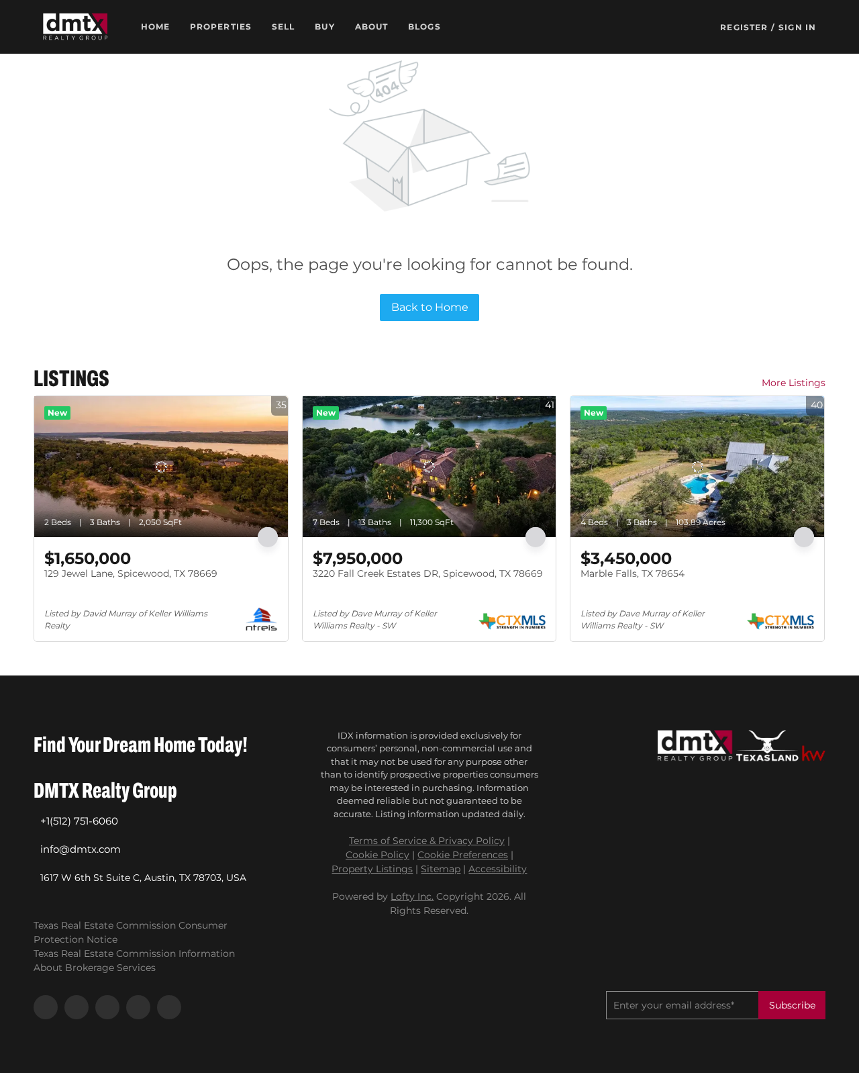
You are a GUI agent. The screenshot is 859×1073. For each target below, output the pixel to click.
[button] (75, 26)
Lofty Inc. (412, 896)
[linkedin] (76, 1007)
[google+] (169, 1007)
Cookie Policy (377, 855)
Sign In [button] (797, 27)
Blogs (424, 26)
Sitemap (440, 869)
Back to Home (429, 307)
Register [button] (744, 27)
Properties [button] (221, 26)
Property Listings (372, 869)
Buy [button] (324, 26)
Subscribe (792, 1005)
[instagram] (107, 1007)
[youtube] (138, 1007)
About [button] (372, 26)
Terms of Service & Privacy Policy (427, 841)
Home (155, 26)
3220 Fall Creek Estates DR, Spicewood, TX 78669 (428, 573)
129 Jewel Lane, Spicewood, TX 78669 (130, 573)
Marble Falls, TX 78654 (632, 573)
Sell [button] (283, 26)
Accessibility (497, 869)
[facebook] (46, 1007)
